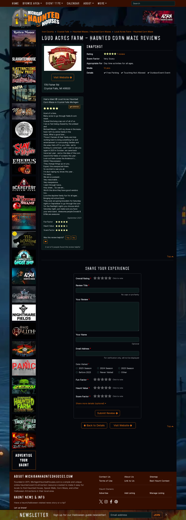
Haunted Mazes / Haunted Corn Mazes (92, 31)
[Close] (166, 514)
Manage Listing (157, 493)
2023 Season (127, 368)
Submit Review (106, 413)
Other (124, 372)
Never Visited (106, 372)
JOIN (157, 514)
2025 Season (85, 368)
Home (15, 3)
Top (169, 256)
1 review (121, 54)
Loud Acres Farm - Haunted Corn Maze (133, 31)
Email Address (83, 348)
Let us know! (20, 507)
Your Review (83, 299)
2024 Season (106, 368)
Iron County (48, 31)
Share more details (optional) (90, 403)
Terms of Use (105, 481)
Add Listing (129, 493)
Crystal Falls (63, 31)
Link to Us (129, 481)
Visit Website (62, 77)
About (88, 3)
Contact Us (104, 476)
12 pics (107, 68)
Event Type (53, 3)
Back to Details (95, 425)
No (74, 238)
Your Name (81, 334)
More (101, 3)
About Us (129, 476)
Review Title (82, 285)
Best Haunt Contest (159, 481)
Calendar (73, 3)
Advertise (103, 493)
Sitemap (154, 476)
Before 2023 (85, 372)
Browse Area (31, 3)
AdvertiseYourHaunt (23, 460)
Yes (68, 238)
